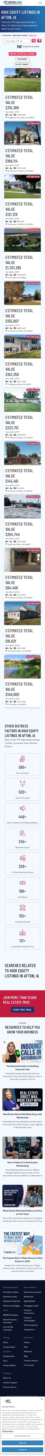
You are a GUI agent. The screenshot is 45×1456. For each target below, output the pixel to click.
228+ (22, 866)
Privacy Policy (7, 1431)
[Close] (41, 1399)
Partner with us (9, 1387)
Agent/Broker (29, 1301)
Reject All (22, 1443)
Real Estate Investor (33, 1292)
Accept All (22, 1450)
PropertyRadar (9, 1365)
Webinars (28, 1351)
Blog (26, 1356)
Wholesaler (29, 1296)
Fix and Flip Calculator (8, 1328)
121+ (22, 940)
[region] (22, 1425)
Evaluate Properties (11, 1301)
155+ (22, 915)
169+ (22, 891)
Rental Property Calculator (10, 1321)
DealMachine (8, 1356)
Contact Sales (9, 1347)
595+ (22, 767)
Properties (7, 35)
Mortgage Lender (31, 1306)
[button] (34, 40)
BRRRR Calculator (10, 1315)
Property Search (31, 1360)
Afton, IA (32, 35)
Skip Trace (35, 70)
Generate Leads (10, 1296)
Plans (5, 1342)
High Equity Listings (20, 35)
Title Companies (31, 1325)
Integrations (29, 1329)
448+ (23, 816)
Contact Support (10, 1382)
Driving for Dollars (11, 1292)
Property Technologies (29, 1319)
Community (29, 1365)
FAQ (25, 1347)
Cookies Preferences (22, 1436)
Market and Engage (11, 1306)
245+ (22, 841)
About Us (7, 1378)
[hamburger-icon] (40, 3)
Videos (27, 1342)
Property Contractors (29, 1311)
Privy (5, 1361)
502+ (22, 791)
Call (28, 70)
